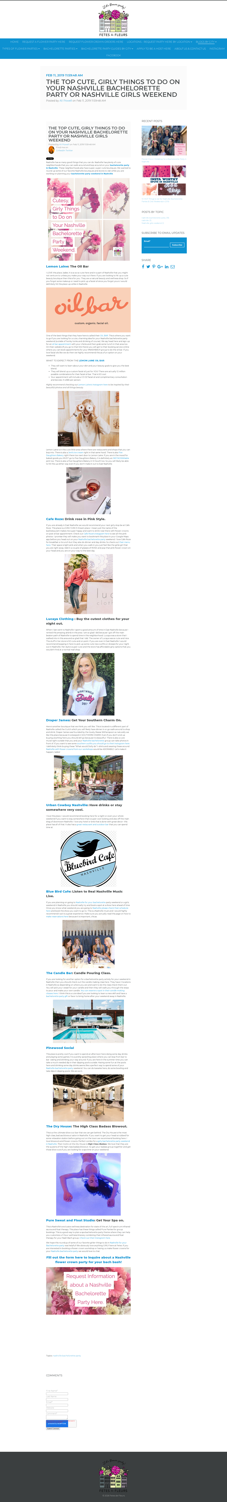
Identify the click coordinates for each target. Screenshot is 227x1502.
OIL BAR (104, 336)
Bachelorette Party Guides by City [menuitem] (106, 48)
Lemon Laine (57, 266)
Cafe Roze (54, 519)
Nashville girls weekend (153, 223)
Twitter (69, 150)
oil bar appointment (61, 344)
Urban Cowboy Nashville (66, 805)
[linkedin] (167, 267)
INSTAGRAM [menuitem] (217, 48)
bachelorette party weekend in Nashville (92, 174)
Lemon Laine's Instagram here (93, 385)
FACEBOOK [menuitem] (113, 55)
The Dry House (58, 1126)
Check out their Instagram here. (95, 1238)
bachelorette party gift (57, 996)
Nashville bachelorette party (91, 539)
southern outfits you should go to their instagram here (103, 743)
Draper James (58, 720)
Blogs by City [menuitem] (205, 41)
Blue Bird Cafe (58, 891)
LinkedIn (60, 150)
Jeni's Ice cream (75, 452)
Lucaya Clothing (60, 619)
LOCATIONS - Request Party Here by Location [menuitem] (158, 41)
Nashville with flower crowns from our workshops (69, 749)
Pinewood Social (60, 1048)
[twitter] (149, 267)
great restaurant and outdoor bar (93, 824)
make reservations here (57, 916)
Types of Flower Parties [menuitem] (20, 48)
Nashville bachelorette (93, 741)
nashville (146, 220)
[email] (173, 267)
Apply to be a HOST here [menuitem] (154, 48)
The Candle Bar (59, 973)
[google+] (160, 267)
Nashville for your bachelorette (91, 902)
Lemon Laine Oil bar (91, 360)
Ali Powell (66, 100)
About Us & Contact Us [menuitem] (190, 48)
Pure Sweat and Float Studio (70, 1220)
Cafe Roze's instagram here (97, 534)
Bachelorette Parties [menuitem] (59, 48)
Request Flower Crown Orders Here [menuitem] (96, 41)
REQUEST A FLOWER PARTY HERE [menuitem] (43, 41)
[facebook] (144, 267)
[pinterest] (154, 267)
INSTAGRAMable (121, 458)
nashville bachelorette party (67, 1356)
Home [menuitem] (14, 41)
